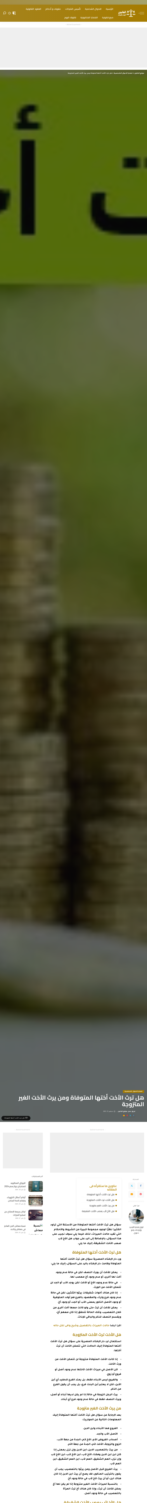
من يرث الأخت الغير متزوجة (101, 1205)
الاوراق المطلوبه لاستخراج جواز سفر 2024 (15, 1184)
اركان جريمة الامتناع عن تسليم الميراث (15, 1213)
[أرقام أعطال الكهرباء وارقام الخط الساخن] (35, 1200)
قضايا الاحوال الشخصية (133, 1091)
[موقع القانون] (127, 13)
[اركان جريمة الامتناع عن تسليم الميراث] (35, 1215)
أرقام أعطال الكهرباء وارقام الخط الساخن (16, 1199)
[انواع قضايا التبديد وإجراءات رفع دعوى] (136, 1216)
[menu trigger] (140, 13)
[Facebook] (133, 1116)
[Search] (4, 13)
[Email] (123, 1116)
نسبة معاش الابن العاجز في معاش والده (15, 1227)
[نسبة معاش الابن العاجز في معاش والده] (35, 1229)
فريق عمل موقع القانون (126, 1111)
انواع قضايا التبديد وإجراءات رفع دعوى (136, 1230)
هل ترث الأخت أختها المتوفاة (100, 1194)
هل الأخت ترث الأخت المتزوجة (100, 1200)
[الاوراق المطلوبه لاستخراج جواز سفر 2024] (35, 1186)
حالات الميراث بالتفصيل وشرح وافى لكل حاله (81, 1325)
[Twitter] (130, 1116)
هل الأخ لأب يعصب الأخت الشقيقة (98, 1211)
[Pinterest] (127, 1116)
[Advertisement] (73, 48)
